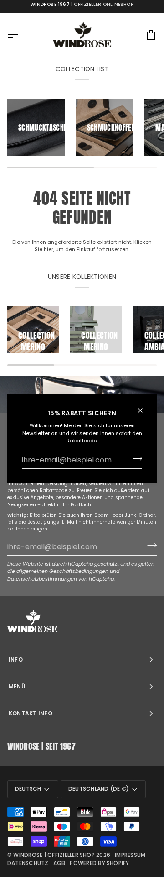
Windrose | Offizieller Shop (53, 855)
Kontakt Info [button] (30, 713)
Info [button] (16, 659)
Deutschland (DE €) (98, 789)
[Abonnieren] (134, 459)
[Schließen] (144, 410)
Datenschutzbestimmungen (42, 579)
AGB (59, 863)
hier (48, 249)
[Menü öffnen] (21, 34)
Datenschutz (28, 863)
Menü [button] (17, 686)
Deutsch (28, 789)
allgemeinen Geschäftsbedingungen (62, 571)
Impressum (130, 855)
